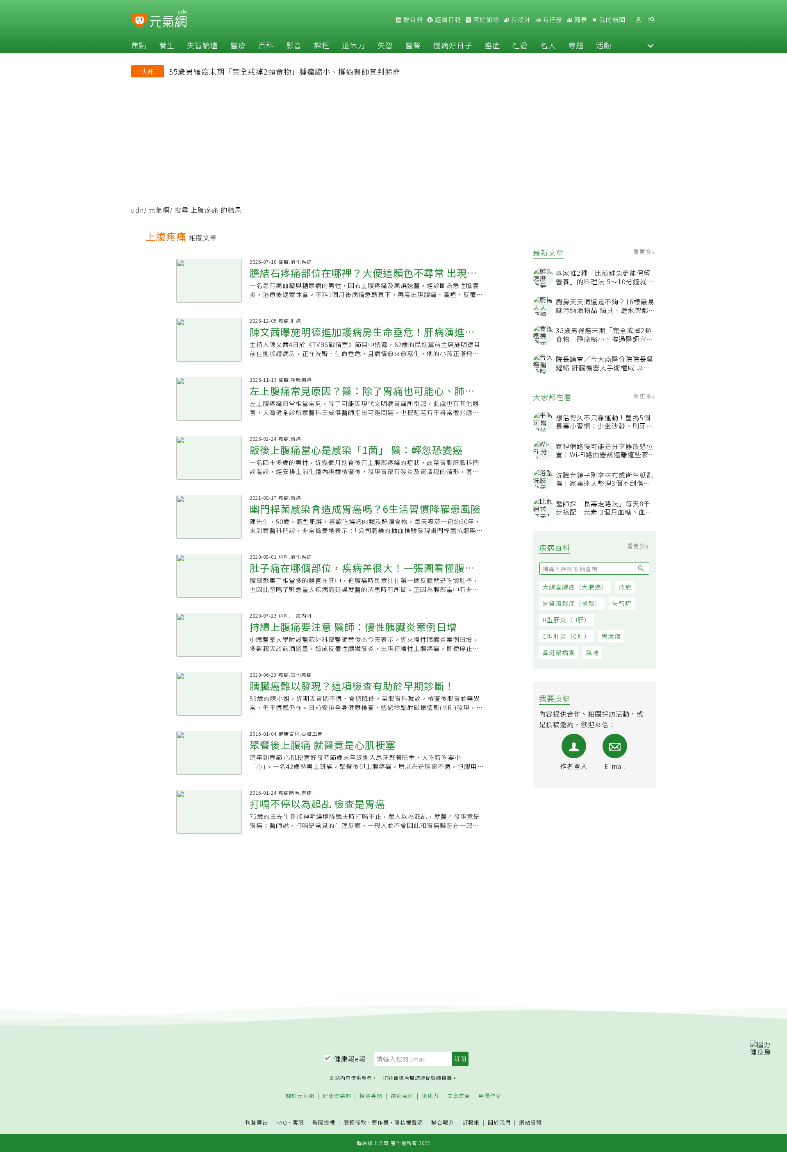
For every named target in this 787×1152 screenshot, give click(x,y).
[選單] (651, 19)
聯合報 (412, 19)
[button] (650, 45)
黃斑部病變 (558, 652)
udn (137, 210)
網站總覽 (530, 1123)
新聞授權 (323, 1123)
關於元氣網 (300, 1096)
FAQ (281, 1122)
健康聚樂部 (337, 1096)
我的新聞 (612, 19)
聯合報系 (442, 1123)
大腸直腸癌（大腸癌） (575, 587)
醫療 (238, 45)
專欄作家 (489, 1096)
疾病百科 (402, 1096)
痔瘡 (625, 587)
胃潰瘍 (611, 636)
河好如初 (485, 19)
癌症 (492, 45)
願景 (580, 19)
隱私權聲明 (408, 1122)
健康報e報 (350, 1058)
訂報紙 (471, 1123)
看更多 (643, 251)
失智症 (622, 603)
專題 (576, 45)
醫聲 (413, 45)
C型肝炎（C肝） (566, 636)
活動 (604, 45)
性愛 (520, 45)
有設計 (520, 19)
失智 (385, 45)
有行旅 (551, 19)
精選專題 (370, 1096)
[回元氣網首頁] (168, 19)
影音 (294, 45)
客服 (298, 1122)
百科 (266, 45)
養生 (167, 45)
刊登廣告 (256, 1123)
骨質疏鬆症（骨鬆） (571, 603)
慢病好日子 (452, 45)
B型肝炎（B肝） (566, 619)
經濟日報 (447, 19)
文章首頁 (458, 1096)
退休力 (353, 45)
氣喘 (592, 652)
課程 (322, 45)
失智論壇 (202, 45)
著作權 (380, 1122)
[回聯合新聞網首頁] (139, 21)
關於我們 (499, 1123)
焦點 (139, 45)
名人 (548, 45)
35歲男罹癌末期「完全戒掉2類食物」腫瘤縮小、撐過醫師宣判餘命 (284, 71)
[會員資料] (638, 19)
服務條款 (354, 1122)
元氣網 (159, 210)
